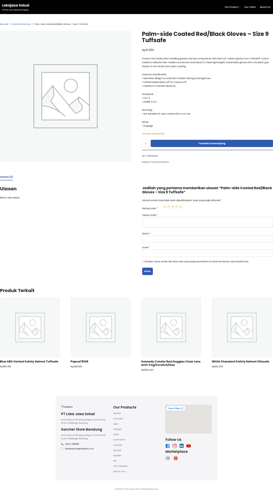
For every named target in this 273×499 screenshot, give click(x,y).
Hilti (115, 460)
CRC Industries (120, 466)
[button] (239, 7)
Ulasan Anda (150, 215)
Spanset (117, 450)
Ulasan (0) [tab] (6, 177)
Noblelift (117, 455)
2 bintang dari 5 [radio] (168, 206)
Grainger (117, 429)
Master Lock (119, 471)
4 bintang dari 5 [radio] (176, 206)
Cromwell (118, 418)
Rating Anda (149, 208)
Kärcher (117, 413)
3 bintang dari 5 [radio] (172, 206)
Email (146, 247)
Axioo (116, 424)
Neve (58, 495)
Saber (116, 434)
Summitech (119, 439)
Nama (146, 233)
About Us (265, 7)
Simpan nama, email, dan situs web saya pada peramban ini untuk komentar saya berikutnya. (197, 261)
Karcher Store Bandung (81, 429)
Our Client (250, 7)
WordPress (91, 495)
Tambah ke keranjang (211, 143)
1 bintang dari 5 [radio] (165, 206)
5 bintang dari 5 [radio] (180, 206)
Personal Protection (21, 24)
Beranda (4, 24)
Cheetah (117, 445)
